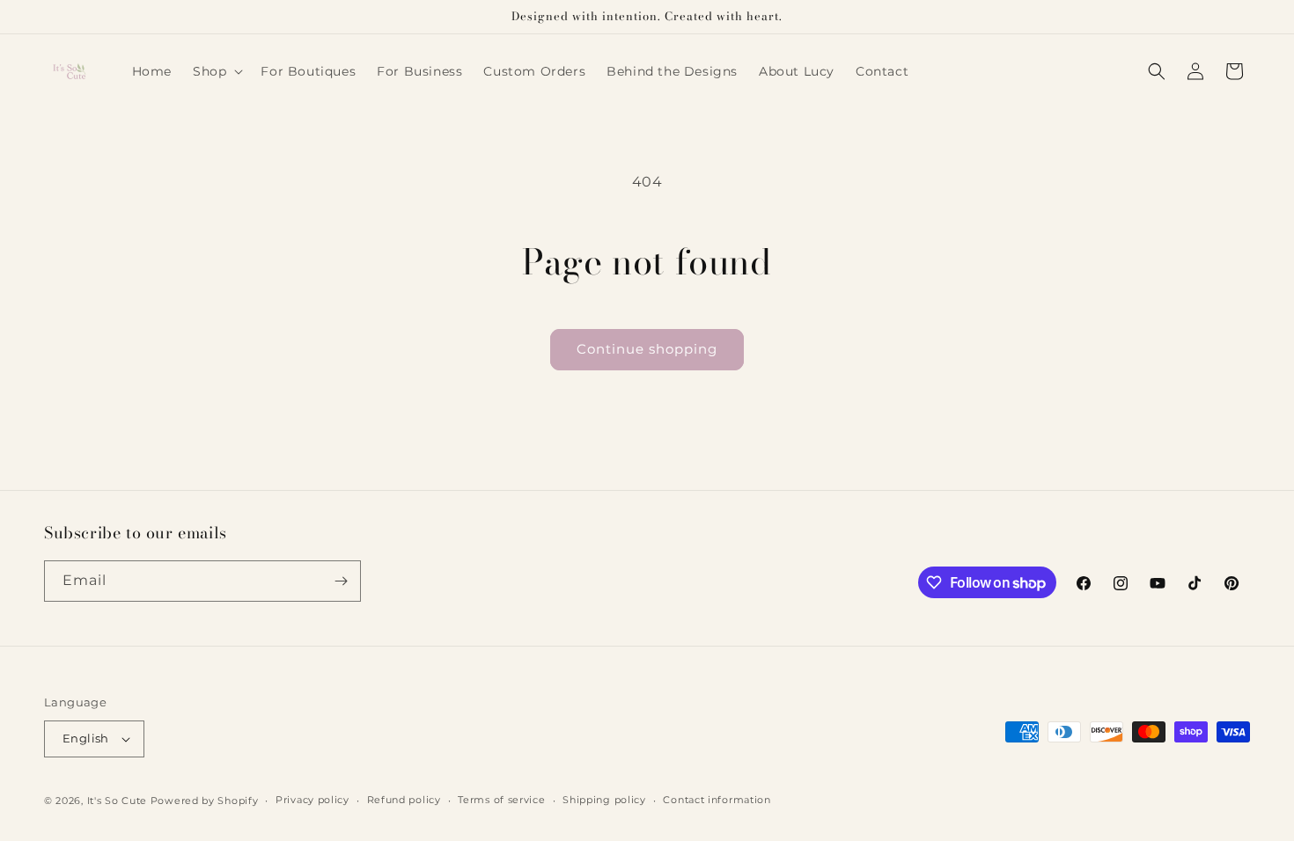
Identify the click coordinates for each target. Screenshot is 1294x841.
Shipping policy (604, 799)
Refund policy (404, 799)
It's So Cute (117, 800)
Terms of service (501, 799)
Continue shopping (647, 348)
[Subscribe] (340, 581)
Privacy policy (312, 799)
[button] (216, 71)
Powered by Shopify (205, 800)
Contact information (716, 799)
